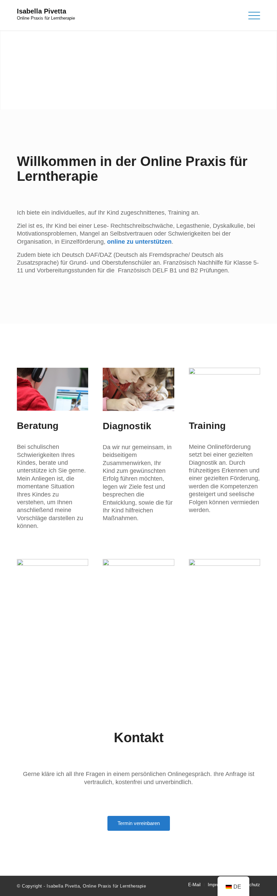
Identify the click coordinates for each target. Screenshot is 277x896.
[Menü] (251, 15)
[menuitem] (194, 885)
